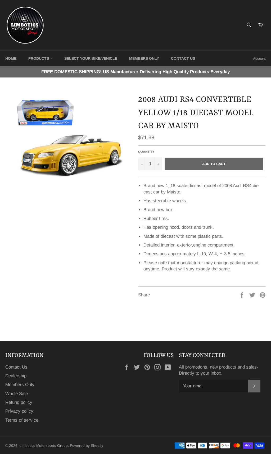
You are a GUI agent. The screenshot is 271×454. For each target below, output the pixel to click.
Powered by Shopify (86, 446)
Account (259, 58)
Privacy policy (19, 411)
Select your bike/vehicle (90, 58)
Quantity (146, 152)
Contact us (183, 58)
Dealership (15, 375)
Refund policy (18, 402)
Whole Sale (16, 393)
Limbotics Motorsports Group (44, 446)
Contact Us (16, 367)
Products (39, 58)
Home (10, 58)
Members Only (144, 58)
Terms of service (21, 420)
